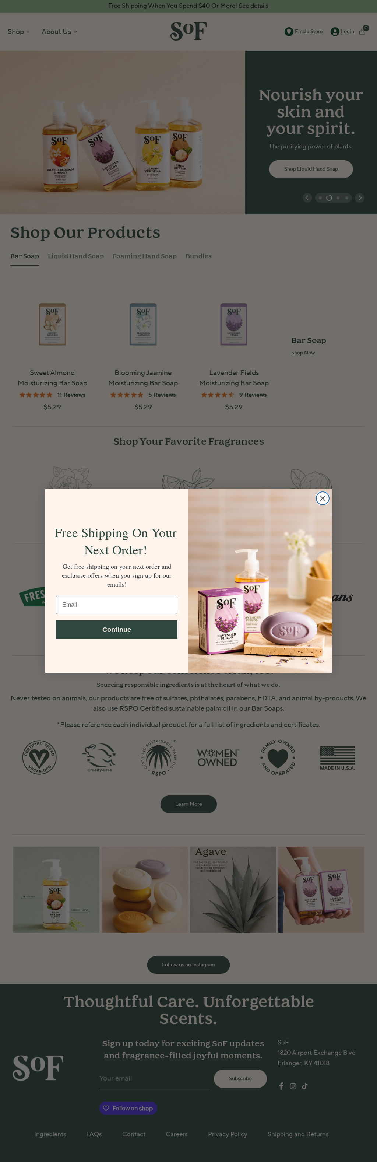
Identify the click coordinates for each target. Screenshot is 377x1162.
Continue (116, 629)
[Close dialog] (322, 498)
